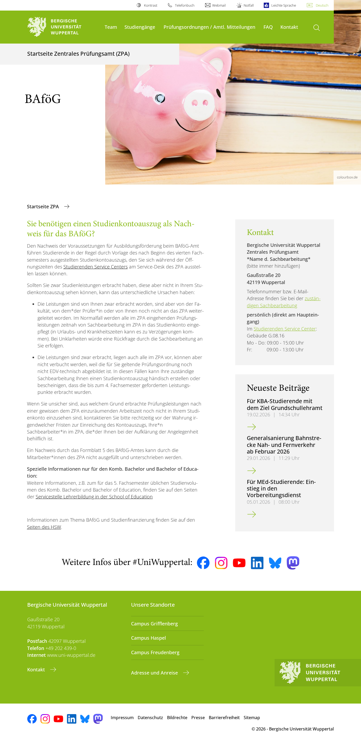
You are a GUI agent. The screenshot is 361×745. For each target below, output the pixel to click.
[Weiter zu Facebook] (203, 563)
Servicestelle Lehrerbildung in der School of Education (94, 496)
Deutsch (322, 5)
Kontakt (289, 26)
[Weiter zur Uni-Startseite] (63, 27)
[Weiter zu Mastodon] (293, 563)
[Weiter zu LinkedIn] (257, 563)
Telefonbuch (185, 5)
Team (111, 26)
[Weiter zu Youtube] (239, 562)
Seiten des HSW (44, 527)
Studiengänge (139, 26)
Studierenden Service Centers (95, 266)
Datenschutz (150, 717)
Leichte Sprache (283, 5)
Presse (198, 717)
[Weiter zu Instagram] (221, 563)
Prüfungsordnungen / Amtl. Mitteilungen (209, 26)
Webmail (219, 5)
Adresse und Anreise (155, 672)
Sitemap (252, 717)
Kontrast (150, 5)
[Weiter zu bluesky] (275, 562)
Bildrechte (177, 717)
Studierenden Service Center (285, 329)
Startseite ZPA (43, 206)
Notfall (248, 5)
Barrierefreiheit (224, 717)
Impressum (122, 717)
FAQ (268, 26)
